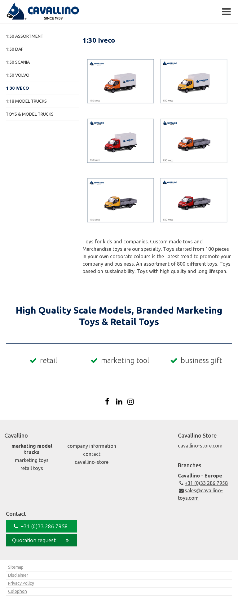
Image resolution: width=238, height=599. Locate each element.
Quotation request (34, 540)
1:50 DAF (14, 49)
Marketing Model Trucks (31, 449)
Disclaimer (18, 575)
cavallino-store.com (200, 445)
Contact (91, 454)
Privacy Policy (21, 583)
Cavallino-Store (91, 462)
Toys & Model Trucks (30, 114)
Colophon (17, 591)
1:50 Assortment (24, 36)
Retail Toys (31, 468)
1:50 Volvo (17, 75)
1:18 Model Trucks (26, 101)
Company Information (91, 446)
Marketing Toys (32, 460)
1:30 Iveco (17, 88)
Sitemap (16, 567)
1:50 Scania (18, 62)
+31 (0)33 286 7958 (206, 483)
